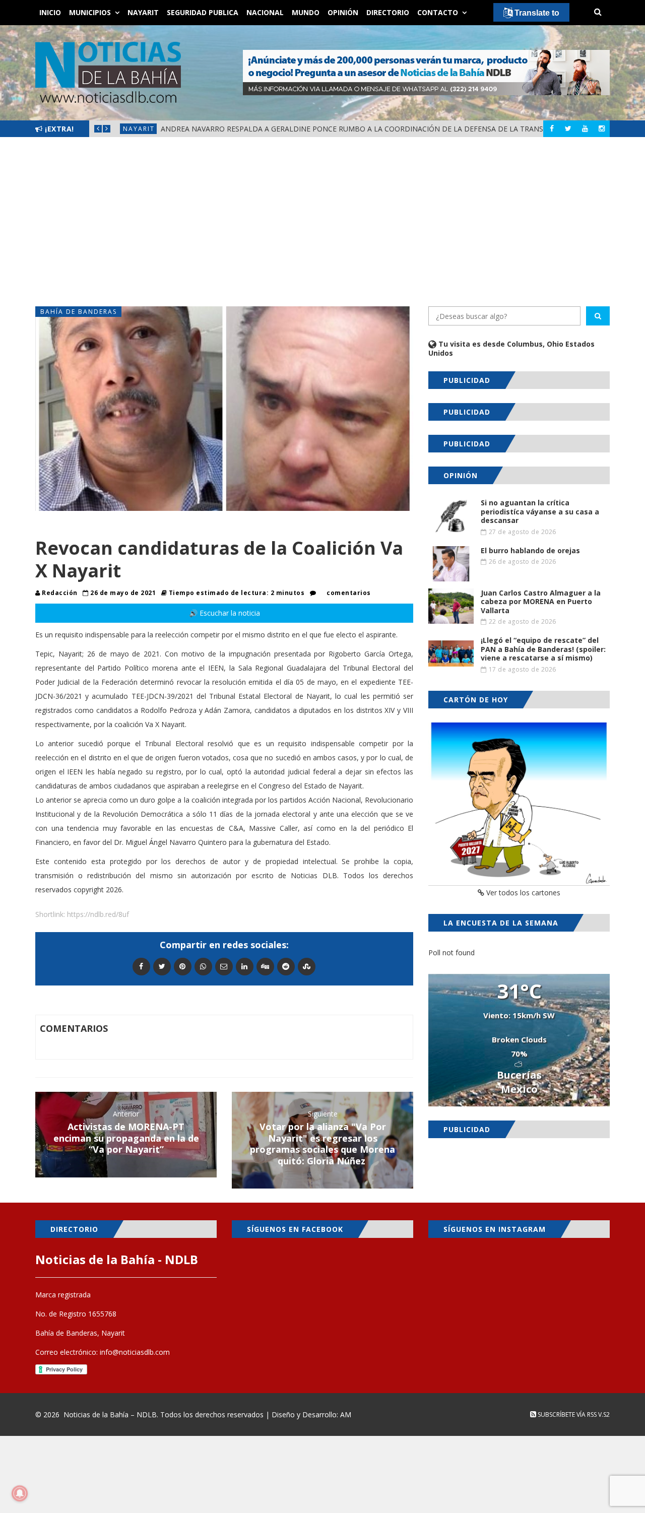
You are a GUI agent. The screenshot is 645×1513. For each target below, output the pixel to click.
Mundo (305, 12)
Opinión (343, 12)
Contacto (437, 12)
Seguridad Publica (202, 12)
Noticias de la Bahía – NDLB (110, 1414)
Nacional (265, 12)
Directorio (387, 12)
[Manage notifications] (20, 1493)
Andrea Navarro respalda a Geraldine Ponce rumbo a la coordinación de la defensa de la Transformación (373, 129)
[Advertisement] (322, 221)
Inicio (50, 12)
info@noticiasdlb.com (135, 1352)
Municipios (90, 12)
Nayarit (143, 12)
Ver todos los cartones (522, 892)
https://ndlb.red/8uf (98, 914)
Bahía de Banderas (78, 311)
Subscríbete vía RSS (566, 1414)
